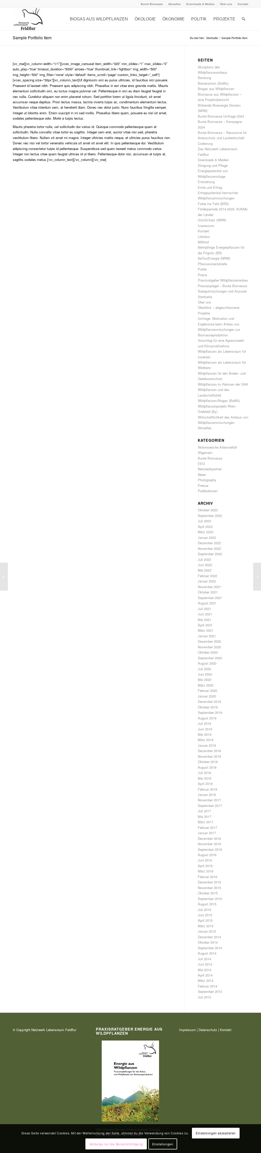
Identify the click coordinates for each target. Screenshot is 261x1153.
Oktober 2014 (208, 942)
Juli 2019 (204, 723)
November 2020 (209, 646)
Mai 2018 (204, 778)
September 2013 (210, 991)
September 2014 (210, 947)
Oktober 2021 (208, 592)
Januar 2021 (207, 635)
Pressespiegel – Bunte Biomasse (222, 285)
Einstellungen (162, 1144)
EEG (201, 463)
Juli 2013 (204, 997)
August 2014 (207, 953)
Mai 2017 (204, 816)
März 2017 (205, 821)
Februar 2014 (207, 986)
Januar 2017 (207, 832)
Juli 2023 (204, 520)
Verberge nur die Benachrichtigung (116, 1144)
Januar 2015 (207, 931)
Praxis (202, 274)
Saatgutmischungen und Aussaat (222, 291)
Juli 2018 (204, 772)
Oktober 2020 (208, 652)
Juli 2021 (204, 608)
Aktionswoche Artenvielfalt (217, 447)
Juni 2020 (205, 674)
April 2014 (205, 975)
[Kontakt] (28, 19)
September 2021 (210, 597)
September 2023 (210, 515)
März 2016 (205, 871)
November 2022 (209, 548)
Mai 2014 (204, 969)
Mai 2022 (204, 570)
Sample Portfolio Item (32, 38)
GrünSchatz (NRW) (212, 220)
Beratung (204, 77)
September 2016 (210, 849)
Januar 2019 (207, 745)
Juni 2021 (205, 614)
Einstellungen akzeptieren (216, 1133)
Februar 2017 (207, 827)
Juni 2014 (205, 964)
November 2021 (209, 586)
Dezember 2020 (209, 641)
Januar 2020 (207, 696)
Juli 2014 (204, 958)
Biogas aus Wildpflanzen (216, 88)
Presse (203, 485)
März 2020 (205, 685)
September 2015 (210, 898)
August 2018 (207, 767)
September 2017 (210, 805)
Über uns (226, 4)
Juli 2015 (204, 909)
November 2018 (209, 756)
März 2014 (205, 980)
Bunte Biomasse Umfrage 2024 (221, 116)
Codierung (205, 143)
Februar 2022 (207, 575)
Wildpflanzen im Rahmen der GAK (223, 384)
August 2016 (207, 854)
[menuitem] (152, 4)
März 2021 (205, 630)
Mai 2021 (204, 619)
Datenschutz (208, 1029)
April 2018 (205, 783)
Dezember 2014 (209, 936)
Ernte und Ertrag (210, 187)
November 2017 (209, 799)
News (202, 474)
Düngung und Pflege (213, 165)
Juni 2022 (205, 564)
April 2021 (205, 625)
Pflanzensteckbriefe (212, 263)
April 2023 (205, 526)
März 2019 (205, 739)
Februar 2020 (207, 690)
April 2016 (205, 865)
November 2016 (209, 843)
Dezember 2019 (209, 701)
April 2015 (205, 920)
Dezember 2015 (209, 882)
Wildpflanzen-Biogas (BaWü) (219, 400)
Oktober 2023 (208, 510)
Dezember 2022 (209, 542)
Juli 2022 (204, 559)
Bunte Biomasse (152, 4)
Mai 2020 (204, 679)
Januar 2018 (207, 794)
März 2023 (205, 531)
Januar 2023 (207, 537)
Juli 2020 (204, 668)
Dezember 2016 (209, 838)
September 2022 (210, 553)
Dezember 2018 (209, 750)
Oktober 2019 (208, 707)
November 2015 (209, 887)
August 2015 (207, 904)
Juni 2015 (205, 915)
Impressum (206, 225)
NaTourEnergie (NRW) (214, 258)
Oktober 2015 (208, 893)
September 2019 (210, 712)
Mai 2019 (204, 734)
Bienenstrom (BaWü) (213, 83)
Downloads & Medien (200, 4)
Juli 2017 (204, 810)
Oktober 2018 (208, 761)
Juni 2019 (205, 729)
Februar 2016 (207, 876)
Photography (207, 479)
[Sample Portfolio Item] (4, 577)
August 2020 (207, 663)
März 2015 (205, 925)
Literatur (204, 236)
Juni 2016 (205, 860)
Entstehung (206, 181)
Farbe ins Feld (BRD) (213, 203)
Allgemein (205, 452)
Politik (202, 269)
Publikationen (208, 490)
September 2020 (210, 657)
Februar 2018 (207, 789)
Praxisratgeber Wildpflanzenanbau (223, 280)
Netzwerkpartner (210, 468)
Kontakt (243, 4)
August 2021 (207, 603)
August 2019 (207, 718)
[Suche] (244, 19)
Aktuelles (174, 4)
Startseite (205, 296)
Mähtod (203, 241)
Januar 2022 (207, 581)
